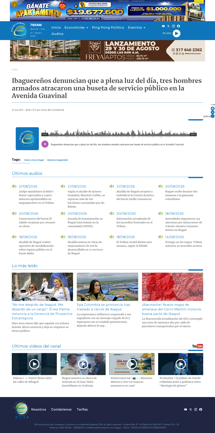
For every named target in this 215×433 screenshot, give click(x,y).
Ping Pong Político (108, 27)
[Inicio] (19, 30)
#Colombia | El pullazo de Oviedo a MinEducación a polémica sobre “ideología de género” (180, 382)
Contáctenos (61, 409)
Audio (15, 69)
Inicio (56, 27)
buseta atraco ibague (34, 160)
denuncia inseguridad (57, 160)
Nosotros (38, 409)
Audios (57, 34)
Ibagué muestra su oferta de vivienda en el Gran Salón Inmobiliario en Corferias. (79, 382)
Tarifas (82, 409)
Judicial (207, 116)
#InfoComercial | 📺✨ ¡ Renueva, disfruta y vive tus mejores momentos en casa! (132, 382)
